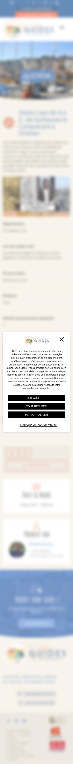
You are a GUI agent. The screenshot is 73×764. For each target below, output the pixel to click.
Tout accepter (36, 398)
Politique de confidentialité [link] (38, 425)
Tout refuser (36, 406)
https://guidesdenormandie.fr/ (38, 351)
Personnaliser (36, 414)
